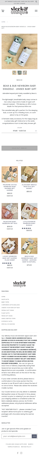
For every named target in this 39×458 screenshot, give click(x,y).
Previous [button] (5, 51)
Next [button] (33, 51)
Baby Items (5, 302)
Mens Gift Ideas (7, 315)
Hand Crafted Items (8, 318)
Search (30, 444)
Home (3, 21)
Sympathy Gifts (7, 321)
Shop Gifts (5, 299)
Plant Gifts (6, 313)
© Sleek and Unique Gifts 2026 (16, 444)
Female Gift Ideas (8, 310)
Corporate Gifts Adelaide (11, 304)
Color (19, 127)
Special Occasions (8, 324)
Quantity (19, 137)
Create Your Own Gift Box (11, 307)
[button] (26, 228)
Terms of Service (14, 446)
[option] (19, 51)
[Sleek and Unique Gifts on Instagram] (21, 453)
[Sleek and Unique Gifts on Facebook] (18, 453)
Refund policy (26, 446)
